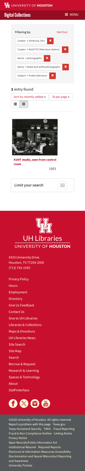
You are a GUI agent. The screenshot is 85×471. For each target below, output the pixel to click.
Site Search (17, 344)
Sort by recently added (29, 97)
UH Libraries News (22, 338)
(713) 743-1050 (19, 267)
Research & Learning (24, 370)
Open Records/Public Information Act (33, 443)
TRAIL (47, 429)
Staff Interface (19, 390)
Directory (15, 298)
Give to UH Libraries (23, 318)
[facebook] (13, 403)
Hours (13, 285)
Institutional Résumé (22, 447)
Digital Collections (17, 15)
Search (14, 357)
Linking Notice (63, 433)
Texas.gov (59, 424)
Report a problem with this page (30, 424)
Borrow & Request (22, 364)
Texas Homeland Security (25, 429)
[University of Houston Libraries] (42, 233)
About (13, 383)
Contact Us (16, 311)
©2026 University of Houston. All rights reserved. (40, 420)
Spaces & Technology (24, 377)
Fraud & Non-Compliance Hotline (30, 433)
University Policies (20, 465)
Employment (18, 292)
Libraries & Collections (25, 324)
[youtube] (45, 403)
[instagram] (35, 403)
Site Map (15, 351)
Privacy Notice (18, 438)
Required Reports (49, 447)
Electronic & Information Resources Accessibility (40, 452)
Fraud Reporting (64, 429)
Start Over (62, 32)
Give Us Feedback (21, 305)
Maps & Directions (22, 331)
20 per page (60, 97)
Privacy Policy (19, 279)
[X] (24, 403)
